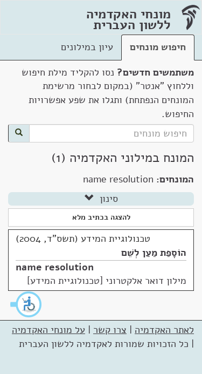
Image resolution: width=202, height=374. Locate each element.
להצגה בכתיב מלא (101, 217)
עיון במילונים (87, 46)
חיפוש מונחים (158, 46)
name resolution (55, 267)
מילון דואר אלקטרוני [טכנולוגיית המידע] (106, 280)
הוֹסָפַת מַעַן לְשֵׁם (153, 252)
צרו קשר (110, 329)
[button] (26, 304)
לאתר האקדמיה (164, 329)
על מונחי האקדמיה (48, 329)
